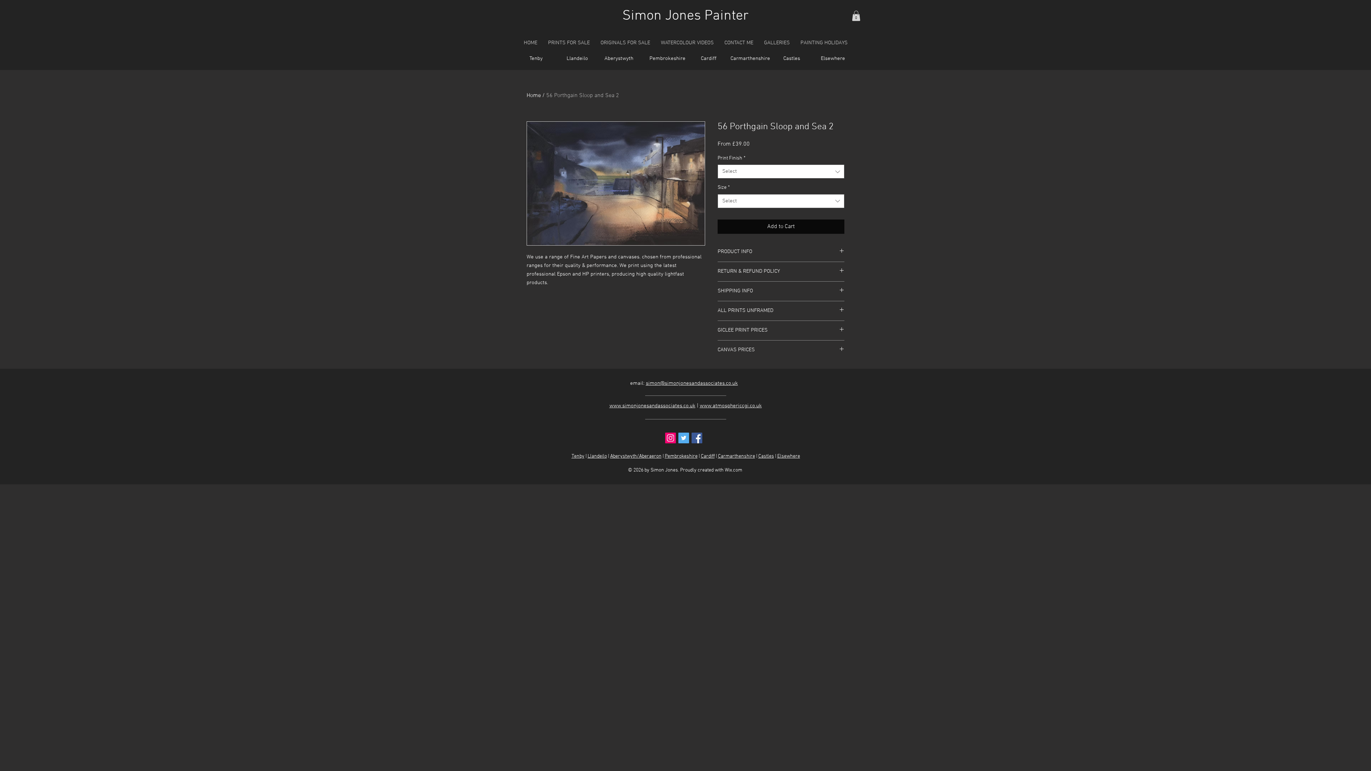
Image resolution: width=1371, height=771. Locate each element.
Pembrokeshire (681, 456)
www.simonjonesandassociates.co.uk (652, 406)
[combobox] (781, 171)
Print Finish (731, 158)
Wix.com (733, 470)
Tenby (578, 456)
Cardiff (708, 456)
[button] (856, 16)
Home (534, 95)
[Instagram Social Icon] (670, 438)
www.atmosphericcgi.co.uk (731, 406)
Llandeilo (597, 456)
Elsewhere (788, 456)
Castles (766, 456)
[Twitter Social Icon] (683, 438)
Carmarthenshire (736, 456)
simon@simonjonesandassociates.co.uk (692, 383)
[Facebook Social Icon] (697, 438)
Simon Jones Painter (685, 16)
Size (724, 188)
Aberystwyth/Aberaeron (636, 456)
